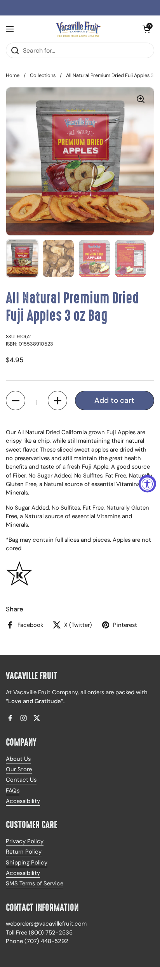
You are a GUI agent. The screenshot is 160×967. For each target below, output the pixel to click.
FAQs (12, 790)
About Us (18, 759)
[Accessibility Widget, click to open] (147, 483)
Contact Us (21, 780)
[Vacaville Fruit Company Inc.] (78, 29)
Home (12, 75)
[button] (15, 400)
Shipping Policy (26, 862)
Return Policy (24, 852)
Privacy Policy (24, 841)
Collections (43, 75)
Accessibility (23, 801)
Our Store (19, 769)
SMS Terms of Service (34, 883)
